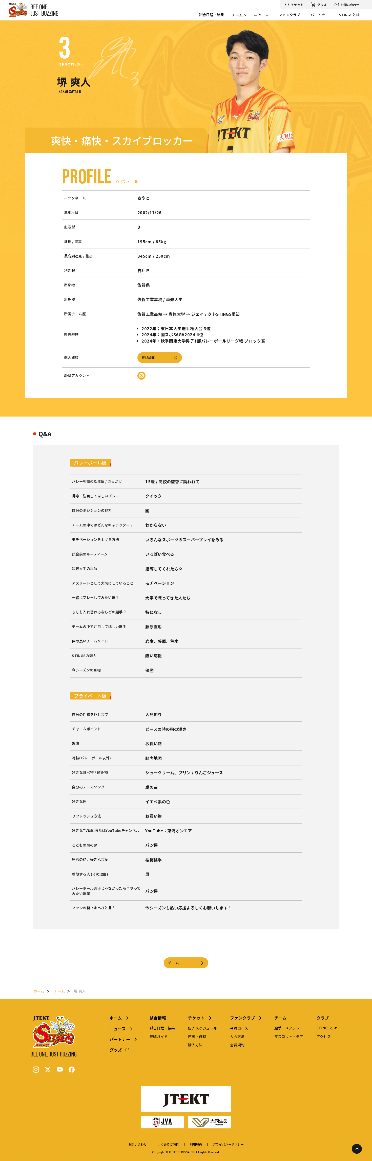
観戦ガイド (159, 1036)
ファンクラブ (289, 14)
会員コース (239, 1028)
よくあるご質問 (168, 1144)
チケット (297, 5)
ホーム (116, 1018)
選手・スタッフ (287, 1027)
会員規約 (237, 1044)
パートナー (320, 14)
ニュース (261, 14)
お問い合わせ (350, 5)
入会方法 (237, 1036)
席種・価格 (197, 1036)
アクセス (324, 1036)
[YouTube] (60, 1070)
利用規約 (196, 1144)
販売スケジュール (202, 1028)
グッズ (321, 5)
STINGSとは (349, 14)
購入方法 (195, 1044)
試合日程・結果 (211, 14)
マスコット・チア (288, 1036)
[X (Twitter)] (48, 1070)
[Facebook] (72, 1070)
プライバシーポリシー (228, 1144)
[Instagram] (36, 1070)
